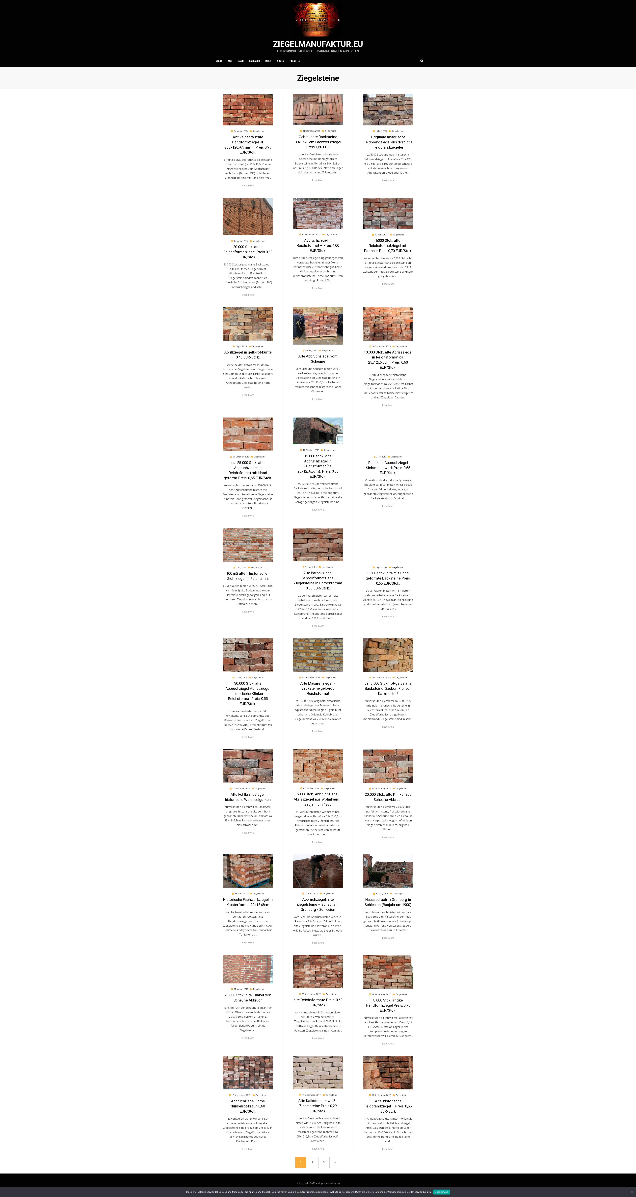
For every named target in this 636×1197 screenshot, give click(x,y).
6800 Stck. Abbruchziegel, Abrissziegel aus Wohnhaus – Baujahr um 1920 (318, 799)
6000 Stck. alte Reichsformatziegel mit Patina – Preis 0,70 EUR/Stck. (388, 245)
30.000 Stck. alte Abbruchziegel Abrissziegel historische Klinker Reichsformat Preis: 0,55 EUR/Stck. (247, 693)
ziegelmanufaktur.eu (318, 44)
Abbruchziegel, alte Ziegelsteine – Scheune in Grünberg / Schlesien (318, 904)
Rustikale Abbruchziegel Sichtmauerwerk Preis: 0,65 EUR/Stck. (388, 468)
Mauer (280, 61)
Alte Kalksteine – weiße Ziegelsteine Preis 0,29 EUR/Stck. (318, 1106)
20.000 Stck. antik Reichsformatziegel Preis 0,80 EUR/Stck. (247, 252)
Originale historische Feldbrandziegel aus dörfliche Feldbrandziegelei (388, 142)
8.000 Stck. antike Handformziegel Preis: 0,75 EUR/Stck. (388, 1005)
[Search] (421, 61)
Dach (241, 61)
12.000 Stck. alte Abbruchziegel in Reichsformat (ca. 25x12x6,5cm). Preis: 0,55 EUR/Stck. (318, 466)
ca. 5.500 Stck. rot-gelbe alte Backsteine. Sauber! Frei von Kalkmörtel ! (388, 688)
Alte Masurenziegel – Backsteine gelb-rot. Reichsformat (318, 688)
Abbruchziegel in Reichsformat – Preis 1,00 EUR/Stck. (318, 245)
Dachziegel (398, 893)
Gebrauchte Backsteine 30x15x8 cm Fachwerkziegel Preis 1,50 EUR (318, 142)
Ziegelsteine (259, 131)
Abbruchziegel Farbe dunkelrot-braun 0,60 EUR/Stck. (248, 1106)
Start (219, 61)
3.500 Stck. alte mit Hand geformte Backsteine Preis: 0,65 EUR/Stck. (388, 578)
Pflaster (295, 61)
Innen (268, 61)
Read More (248, 185)
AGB (230, 61)
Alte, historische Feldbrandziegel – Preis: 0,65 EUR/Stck (388, 1106)
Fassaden (254, 61)
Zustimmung (441, 1192)
